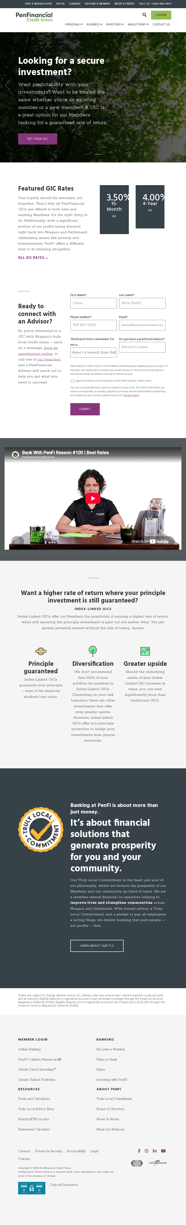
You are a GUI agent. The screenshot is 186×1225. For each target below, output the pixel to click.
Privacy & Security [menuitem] (48, 1151)
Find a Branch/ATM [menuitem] (38, 4)
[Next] (177, 85)
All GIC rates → (33, 257)
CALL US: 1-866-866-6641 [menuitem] (155, 4)
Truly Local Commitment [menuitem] (114, 1099)
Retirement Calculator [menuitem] (34, 1129)
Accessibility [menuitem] (76, 1151)
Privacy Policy (131, 395)
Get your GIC (37, 111)
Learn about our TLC (97, 945)
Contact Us (161, 24)
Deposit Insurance (64, 1185)
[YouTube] (163, 1151)
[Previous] (9, 85)
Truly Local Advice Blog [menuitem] (36, 1109)
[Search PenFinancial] (144, 13)
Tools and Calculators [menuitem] (34, 1099)
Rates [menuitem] (60, 4)
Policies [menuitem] (24, 1159)
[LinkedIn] (155, 1151)
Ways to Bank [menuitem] (106, 1060)
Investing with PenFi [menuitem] (111, 1080)
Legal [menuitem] (94, 1151)
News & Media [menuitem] (107, 1119)
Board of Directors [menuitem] (110, 1109)
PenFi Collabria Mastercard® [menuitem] (39, 1060)
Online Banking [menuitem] (29, 1049)
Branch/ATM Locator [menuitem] (33, 1119)
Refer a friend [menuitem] (125, 4)
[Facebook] (139, 1151)
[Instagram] (146, 1151)
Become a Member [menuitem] (97, 4)
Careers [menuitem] (75, 4)
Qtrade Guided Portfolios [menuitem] (36, 1080)
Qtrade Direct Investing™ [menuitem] (37, 1070)
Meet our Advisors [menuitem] (110, 1129)
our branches (48, 359)
